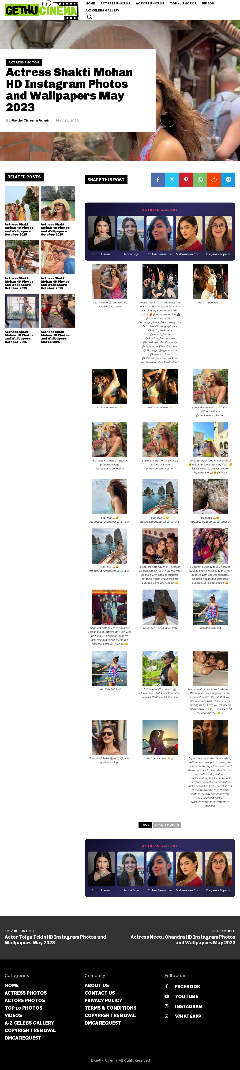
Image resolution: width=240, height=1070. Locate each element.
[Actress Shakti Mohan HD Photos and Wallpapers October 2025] (22, 203)
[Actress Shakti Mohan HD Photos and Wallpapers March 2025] (58, 311)
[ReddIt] (214, 180)
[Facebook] (158, 180)
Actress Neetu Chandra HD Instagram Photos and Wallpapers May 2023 (183, 939)
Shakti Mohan (166, 824)
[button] (89, 16)
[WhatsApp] (200, 180)
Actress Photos (24, 62)
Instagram (188, 1006)
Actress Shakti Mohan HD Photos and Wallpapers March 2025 (55, 337)
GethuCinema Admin (31, 120)
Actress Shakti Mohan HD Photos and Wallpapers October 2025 (19, 229)
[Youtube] (166, 996)
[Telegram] (228, 180)
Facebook (187, 986)
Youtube (186, 996)
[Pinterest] (186, 180)
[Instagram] (166, 1006)
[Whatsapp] (166, 1016)
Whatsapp (188, 1016)
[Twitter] (172, 180)
